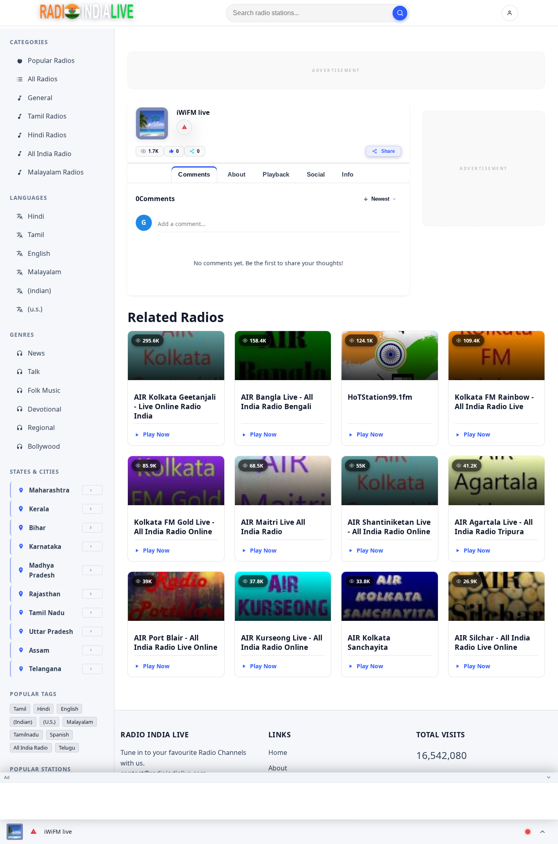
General (40, 97)
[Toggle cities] (92, 490)
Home (277, 752)
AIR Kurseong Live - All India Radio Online (281, 642)
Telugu (67, 747)
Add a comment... (182, 224)
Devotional (44, 409)
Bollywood (44, 446)
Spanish (59, 734)
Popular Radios (51, 60)
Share (388, 151)
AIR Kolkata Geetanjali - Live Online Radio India (175, 406)
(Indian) (22, 721)
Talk (34, 371)
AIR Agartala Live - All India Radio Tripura (494, 526)
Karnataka (45, 546)
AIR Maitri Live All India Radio (273, 526)
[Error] (184, 127)
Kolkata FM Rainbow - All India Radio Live (494, 401)
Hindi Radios (47, 134)
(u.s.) (35, 308)
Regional (41, 427)
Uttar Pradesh (51, 631)
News (36, 353)
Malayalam (44, 271)
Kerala (39, 509)
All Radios (43, 78)
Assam (39, 650)
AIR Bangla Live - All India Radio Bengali (277, 401)
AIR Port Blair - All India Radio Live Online (175, 642)
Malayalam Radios (56, 172)
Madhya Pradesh (42, 570)
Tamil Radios (47, 116)
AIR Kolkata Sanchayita (369, 642)
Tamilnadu (26, 734)
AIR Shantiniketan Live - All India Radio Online (389, 526)
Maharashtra (49, 490)
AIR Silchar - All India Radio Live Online (492, 642)
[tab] (194, 174)
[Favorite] (214, 340)
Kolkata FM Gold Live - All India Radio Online (174, 526)
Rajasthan (44, 594)
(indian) (39, 290)
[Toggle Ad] (548, 777)
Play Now (156, 434)
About (277, 767)
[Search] (400, 13)
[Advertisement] (336, 70)
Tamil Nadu (47, 613)
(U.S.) (49, 721)
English (39, 253)
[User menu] (510, 13)
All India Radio (49, 153)
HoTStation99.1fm (380, 397)
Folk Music (44, 390)
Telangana (45, 669)
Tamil (36, 234)
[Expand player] (542, 832)
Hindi (36, 216)
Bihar (37, 528)
